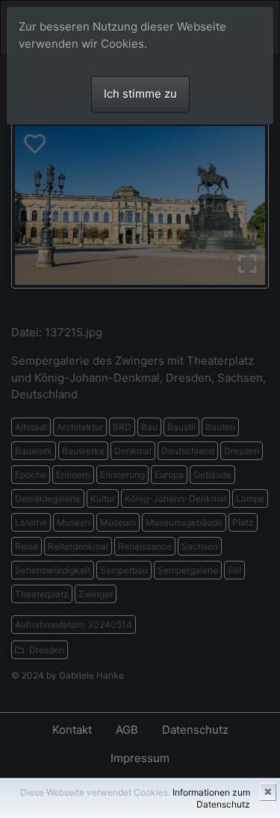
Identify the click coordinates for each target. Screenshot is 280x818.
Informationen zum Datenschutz (211, 798)
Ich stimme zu (140, 93)
